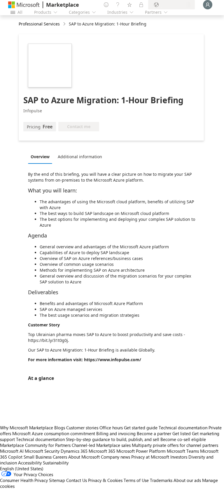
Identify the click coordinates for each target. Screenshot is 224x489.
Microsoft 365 (102, 451)
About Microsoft (84, 457)
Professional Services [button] (39, 24)
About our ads (187, 480)
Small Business (38, 457)
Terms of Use (136, 480)
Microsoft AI (12, 451)
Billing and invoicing (116, 433)
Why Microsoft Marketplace (26, 428)
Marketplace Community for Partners (35, 445)
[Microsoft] (24, 4)
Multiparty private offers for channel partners (175, 445)
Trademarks (161, 480)
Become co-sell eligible (183, 439)
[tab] (41, 156)
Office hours (111, 428)
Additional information (80, 156)
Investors (178, 457)
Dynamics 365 (74, 451)
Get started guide (141, 428)
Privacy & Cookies (105, 480)
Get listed (181, 433)
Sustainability (56, 463)
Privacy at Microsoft (150, 457)
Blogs (59, 428)
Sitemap (57, 480)
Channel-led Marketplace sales (101, 445)
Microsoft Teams (183, 451)
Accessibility (30, 463)
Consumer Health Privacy (24, 480)
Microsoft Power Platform (141, 451)
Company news (115, 457)
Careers (60, 457)
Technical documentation (183, 428)
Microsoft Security (42, 451)
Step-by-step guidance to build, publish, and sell (112, 439)
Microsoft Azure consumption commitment (54, 433)
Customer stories (82, 428)
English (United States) (21, 468)
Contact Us (76, 480)
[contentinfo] (65, 24)
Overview (40, 156)
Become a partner (154, 433)
